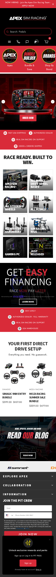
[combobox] (28, 31)
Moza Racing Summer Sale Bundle (37, 397)
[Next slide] (53, 101)
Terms (27, 528)
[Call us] (18, 42)
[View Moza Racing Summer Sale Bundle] (41, 373)
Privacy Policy (20, 528)
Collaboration (17, 485)
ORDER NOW (28, 118)
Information (15, 494)
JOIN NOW (28, 534)
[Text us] (27, 42)
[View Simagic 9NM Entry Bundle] (14, 373)
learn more (28, 301)
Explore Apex (15, 476)
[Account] (36, 42)
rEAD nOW (28, 455)
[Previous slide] (3, 101)
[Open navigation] (9, 41)
